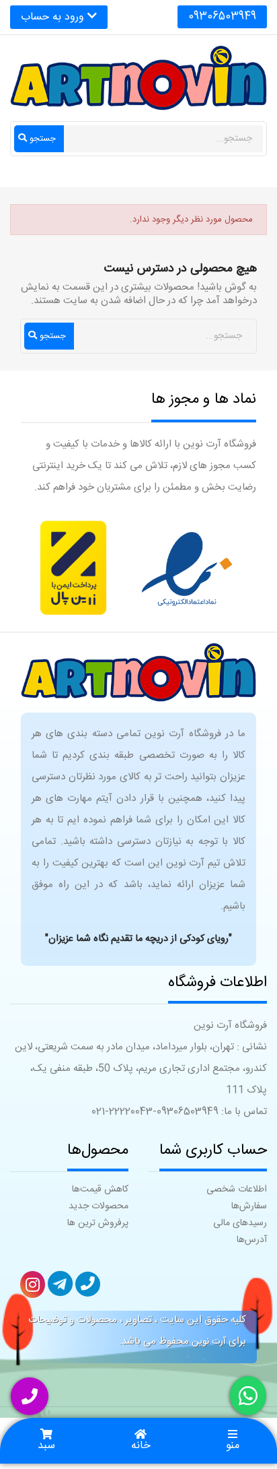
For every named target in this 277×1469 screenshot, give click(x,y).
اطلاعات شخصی (236, 1189)
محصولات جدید (98, 1206)
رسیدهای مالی (240, 1223)
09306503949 (222, 16)
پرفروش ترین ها (97, 1223)
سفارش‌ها (249, 1206)
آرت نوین (209, 1342)
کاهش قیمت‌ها (100, 1189)
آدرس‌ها (252, 1240)
